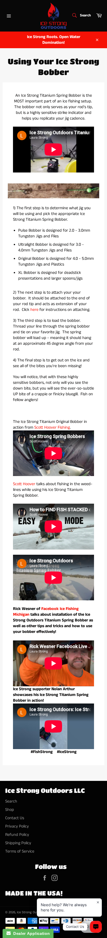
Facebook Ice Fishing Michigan (46, 612)
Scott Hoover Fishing (52, 427)
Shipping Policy (18, 843)
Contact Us (14, 818)
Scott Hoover (24, 484)
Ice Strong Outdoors (31, 912)
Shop (9, 810)
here (34, 310)
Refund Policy (17, 835)
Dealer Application (30, 933)
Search (11, 801)
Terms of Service (19, 851)
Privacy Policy (17, 826)
